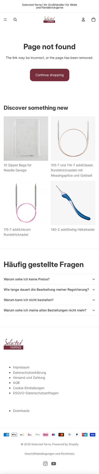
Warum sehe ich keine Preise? (27, 279)
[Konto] (83, 19)
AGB (16, 383)
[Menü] (5, 19)
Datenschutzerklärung (29, 372)
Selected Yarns (41, 444)
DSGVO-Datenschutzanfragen (35, 393)
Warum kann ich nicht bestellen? (28, 300)
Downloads (21, 411)
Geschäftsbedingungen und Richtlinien (49, 453)
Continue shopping (49, 75)
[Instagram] (45, 463)
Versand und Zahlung (29, 377)
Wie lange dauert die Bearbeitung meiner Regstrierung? (46, 289)
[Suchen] (15, 19)
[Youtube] (53, 463)
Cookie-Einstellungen (28, 388)
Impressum (21, 367)
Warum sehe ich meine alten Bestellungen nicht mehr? (45, 310)
